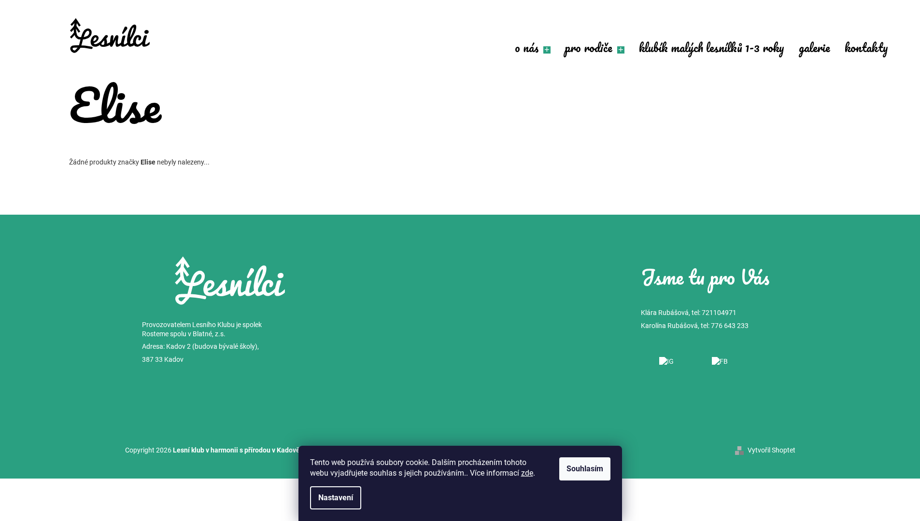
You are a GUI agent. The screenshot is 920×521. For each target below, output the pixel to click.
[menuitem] (533, 49)
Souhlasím (584, 468)
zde (527, 473)
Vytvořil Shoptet (771, 450)
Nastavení (335, 497)
